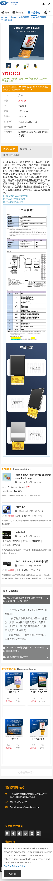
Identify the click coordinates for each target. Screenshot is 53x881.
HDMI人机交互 (42, 87)
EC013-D (20, 507)
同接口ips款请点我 (13, 202)
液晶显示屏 (24, 17)
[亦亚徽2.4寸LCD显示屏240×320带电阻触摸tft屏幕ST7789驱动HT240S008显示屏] (38, 728)
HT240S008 (38, 739)
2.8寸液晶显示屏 (38, 17)
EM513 (14, 739)
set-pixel (20, 532)
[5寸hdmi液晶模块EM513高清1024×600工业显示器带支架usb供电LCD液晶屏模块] (14, 728)
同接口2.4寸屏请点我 (14, 199)
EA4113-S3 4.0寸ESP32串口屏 (31, 561)
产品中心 (13, 17)
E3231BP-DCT (39, 692)
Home (4, 17)
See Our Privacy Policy (14, 866)
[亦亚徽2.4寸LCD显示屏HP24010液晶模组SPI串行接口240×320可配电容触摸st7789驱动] (14, 681)
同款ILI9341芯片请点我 (15, 196)
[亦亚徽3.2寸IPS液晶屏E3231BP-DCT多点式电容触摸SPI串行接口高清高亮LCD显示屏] (38, 681)
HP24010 (14, 692)
